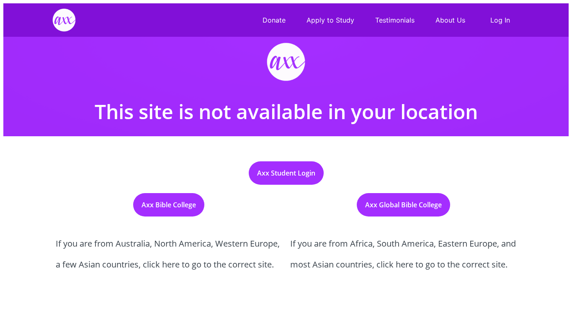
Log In (500, 20)
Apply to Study (330, 20)
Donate (274, 20)
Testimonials (395, 20)
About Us (450, 20)
